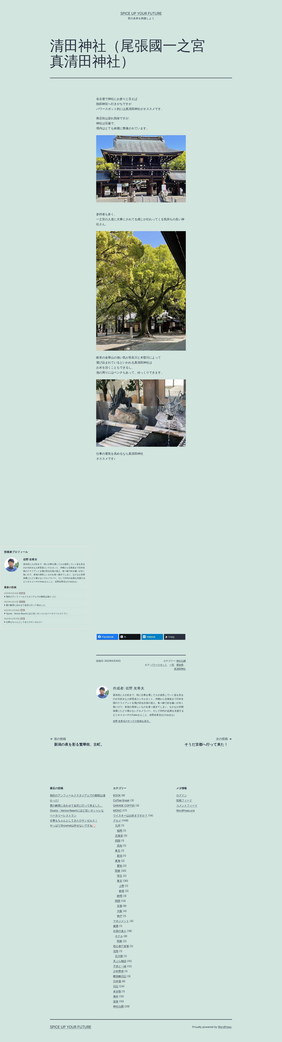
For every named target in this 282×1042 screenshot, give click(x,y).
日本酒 (117, 981)
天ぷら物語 (119, 961)
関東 (117, 870)
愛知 (119, 865)
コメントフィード (186, 805)
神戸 (119, 916)
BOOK (117, 795)
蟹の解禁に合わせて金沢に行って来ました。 (26, 605)
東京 (119, 880)
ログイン (181, 795)
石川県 (119, 956)
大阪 (119, 911)
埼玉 (119, 875)
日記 (115, 986)
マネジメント (121, 921)
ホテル (119, 936)
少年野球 (118, 971)
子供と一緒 (119, 966)
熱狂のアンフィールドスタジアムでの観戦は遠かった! (31, 596)
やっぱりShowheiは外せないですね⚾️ (73, 825)
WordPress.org (185, 810)
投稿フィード (184, 800)
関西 (117, 900)
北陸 (115, 951)
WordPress (224, 1026)
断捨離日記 (119, 976)
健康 (115, 926)
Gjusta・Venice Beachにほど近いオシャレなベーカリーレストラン (37, 613)
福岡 (119, 830)
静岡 (119, 895)
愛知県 (179, 665)
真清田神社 (180, 669)
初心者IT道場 (121, 946)
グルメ (22, 602)
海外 (22, 610)
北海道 (119, 835)
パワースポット (159, 665)
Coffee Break (121, 800)
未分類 (22, 593)
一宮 (171, 665)
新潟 (119, 855)
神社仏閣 (181, 661)
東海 (117, 860)
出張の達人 (119, 931)
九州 (117, 825)
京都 (119, 905)
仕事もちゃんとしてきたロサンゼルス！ (24, 622)
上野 (121, 885)
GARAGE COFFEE (124, 805)
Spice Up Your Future (141, 13)
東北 (117, 850)
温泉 (115, 1001)
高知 (119, 845)
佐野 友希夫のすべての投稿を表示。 (132, 721)
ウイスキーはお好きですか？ (130, 815)
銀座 (121, 890)
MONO (117, 810)
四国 (117, 840)
